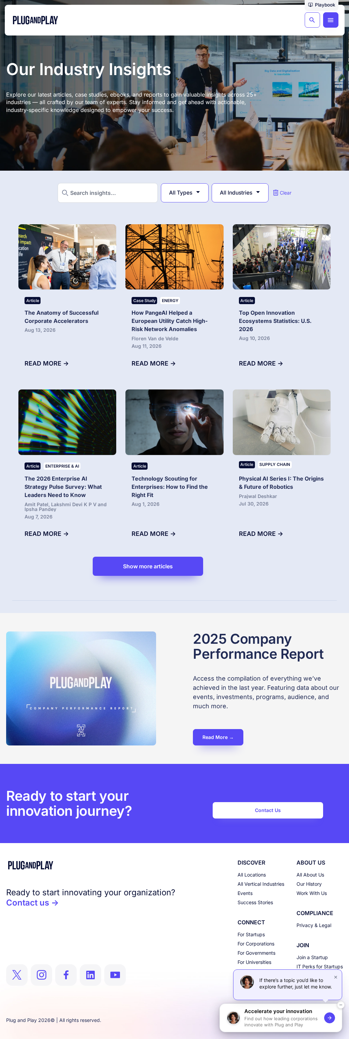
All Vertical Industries (261, 884)
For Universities (254, 962)
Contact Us (268, 810)
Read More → (218, 737)
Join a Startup (312, 957)
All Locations (252, 875)
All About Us (310, 875)
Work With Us (312, 893)
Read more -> (47, 363)
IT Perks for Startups (320, 966)
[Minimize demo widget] (341, 1005)
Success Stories (255, 902)
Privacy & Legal (314, 925)
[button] (321, 5)
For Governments (256, 953)
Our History (309, 884)
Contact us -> (32, 903)
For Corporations (256, 944)
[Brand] (90, 865)
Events (245, 893)
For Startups (251, 934)
